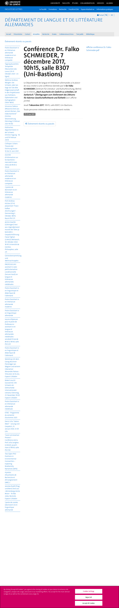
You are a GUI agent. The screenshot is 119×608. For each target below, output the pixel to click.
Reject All (89, 597)
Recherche (62, 9)
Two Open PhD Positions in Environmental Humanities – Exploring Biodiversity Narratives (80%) (11, 461)
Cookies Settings (88, 591)
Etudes (54, 34)
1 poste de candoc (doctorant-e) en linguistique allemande (11, 506)
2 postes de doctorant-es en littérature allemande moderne (11, 192)
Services (100, 3)
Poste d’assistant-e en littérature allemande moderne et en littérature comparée (12, 54)
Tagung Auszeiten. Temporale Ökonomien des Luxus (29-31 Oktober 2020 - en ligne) (12, 70)
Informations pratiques (105, 9)
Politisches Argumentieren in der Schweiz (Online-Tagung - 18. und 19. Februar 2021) (12, 133)
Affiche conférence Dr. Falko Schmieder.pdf (98, 49)
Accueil (8, 34)
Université (55, 3)
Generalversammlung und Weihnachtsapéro (12, 258)
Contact (27, 34)
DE (112, 15)
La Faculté (42, 9)
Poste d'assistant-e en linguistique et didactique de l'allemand (12, 292)
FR (109, 15)
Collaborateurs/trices (66, 34)
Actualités (36, 34)
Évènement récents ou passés (18, 41)
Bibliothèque (90, 34)
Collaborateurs (87, 3)
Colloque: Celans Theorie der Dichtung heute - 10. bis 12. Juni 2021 (12, 147)
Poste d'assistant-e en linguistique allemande (12, 313)
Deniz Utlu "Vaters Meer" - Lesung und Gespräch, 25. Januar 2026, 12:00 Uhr (12, 426)
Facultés (66, 3)
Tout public (79, 34)
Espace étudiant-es (87, 9)
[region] (59, 597)
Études (75, 3)
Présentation (18, 34)
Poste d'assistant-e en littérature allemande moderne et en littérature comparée (12, 177)
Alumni (109, 3)
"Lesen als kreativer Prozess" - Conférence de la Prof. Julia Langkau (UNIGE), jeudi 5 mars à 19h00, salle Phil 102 (12, 442)
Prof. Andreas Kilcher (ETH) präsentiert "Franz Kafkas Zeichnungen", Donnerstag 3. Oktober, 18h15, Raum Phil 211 (11, 209)
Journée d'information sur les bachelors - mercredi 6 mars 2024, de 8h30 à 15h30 (11, 161)
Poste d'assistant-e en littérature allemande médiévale (12, 405)
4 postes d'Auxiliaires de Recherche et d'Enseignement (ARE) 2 (11, 477)
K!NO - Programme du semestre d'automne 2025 (12, 415)
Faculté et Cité (74, 9)
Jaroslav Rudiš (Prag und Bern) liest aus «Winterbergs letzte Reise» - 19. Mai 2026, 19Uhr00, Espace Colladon (12, 492)
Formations (53, 9)
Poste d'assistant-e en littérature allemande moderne (12, 303)
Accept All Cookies (89, 603)
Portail (101, 15)
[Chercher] (106, 15)
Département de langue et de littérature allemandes (54, 22)
